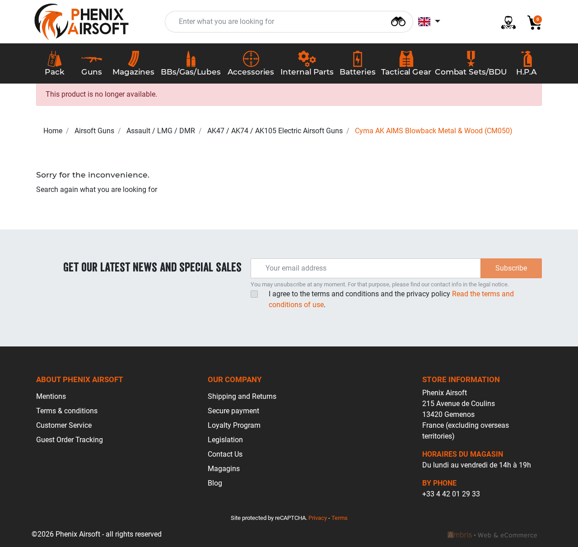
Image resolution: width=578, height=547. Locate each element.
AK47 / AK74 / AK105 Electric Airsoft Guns (275, 130)
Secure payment (233, 411)
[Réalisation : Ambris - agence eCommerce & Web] (492, 534)
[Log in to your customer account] (505, 22)
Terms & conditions (67, 411)
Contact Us (225, 454)
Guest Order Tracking (69, 439)
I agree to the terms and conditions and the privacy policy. (391, 299)
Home (52, 130)
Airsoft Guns (94, 130)
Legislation (225, 439)
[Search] (398, 21)
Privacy (317, 517)
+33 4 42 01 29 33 (451, 494)
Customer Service (64, 425)
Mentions (51, 396)
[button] (531, 22)
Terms (339, 517)
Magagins (224, 468)
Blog (215, 483)
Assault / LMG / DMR (160, 130)
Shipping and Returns (242, 396)
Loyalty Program (234, 425)
